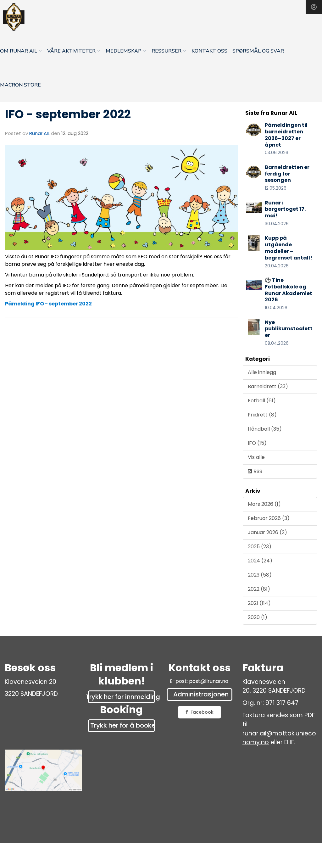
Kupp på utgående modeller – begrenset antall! (288, 247)
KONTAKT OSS (209, 50)
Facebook (202, 712)
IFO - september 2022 (68, 114)
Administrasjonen (201, 694)
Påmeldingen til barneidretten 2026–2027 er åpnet (286, 134)
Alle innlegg (262, 372)
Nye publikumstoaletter (289, 329)
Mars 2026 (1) (264, 504)
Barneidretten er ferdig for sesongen (287, 174)
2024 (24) (260, 560)
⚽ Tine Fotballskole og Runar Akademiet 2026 (288, 289)
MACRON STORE (20, 84)
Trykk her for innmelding (121, 696)
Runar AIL (39, 133)
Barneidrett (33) (268, 386)
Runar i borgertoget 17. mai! (285, 209)
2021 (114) (259, 603)
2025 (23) (259, 546)
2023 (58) (260, 574)
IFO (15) (257, 443)
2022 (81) (259, 589)
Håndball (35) (265, 429)
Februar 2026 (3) (269, 518)
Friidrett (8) (262, 414)
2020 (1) (257, 617)
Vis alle (256, 457)
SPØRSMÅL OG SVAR (258, 50)
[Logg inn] (313, 7)
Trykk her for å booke (122, 725)
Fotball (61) (262, 400)
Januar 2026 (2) (267, 532)
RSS (257, 471)
